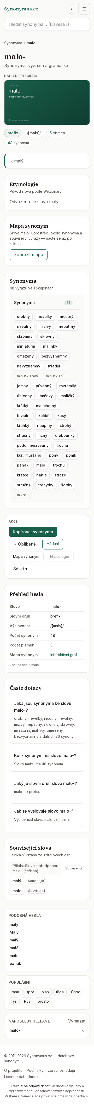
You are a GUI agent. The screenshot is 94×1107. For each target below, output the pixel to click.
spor (30, 992)
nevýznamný (28, 366)
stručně (24, 485)
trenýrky (45, 485)
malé (14, 948)
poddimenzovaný (33, 445)
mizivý (45, 326)
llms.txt (34, 1076)
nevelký (45, 316)
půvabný (43, 386)
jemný (22, 386)
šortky (66, 485)
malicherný (46, 405)
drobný (23, 316)
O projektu (13, 1070)
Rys (27, 1001)
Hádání (53, 543)
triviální (24, 415)
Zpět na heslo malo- (25, 665)
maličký (67, 396)
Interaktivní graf (63, 654)
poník (71, 455)
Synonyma (13, 43)
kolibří (44, 415)
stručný (24, 435)
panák (22, 465)
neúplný (44, 425)
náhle (41, 475)
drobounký (65, 435)
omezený (25, 356)
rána (15, 992)
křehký (23, 425)
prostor (44, 1001)
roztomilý (67, 386)
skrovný (47, 336)
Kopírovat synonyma (33, 531)
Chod (75, 992)
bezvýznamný (54, 356)
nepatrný (67, 326)
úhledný (24, 396)
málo (40, 465)
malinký (50, 346)
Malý (14, 932)
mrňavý (46, 396)
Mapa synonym (26, 556)
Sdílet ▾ (20, 568)
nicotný (66, 316)
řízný (42, 435)
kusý (61, 415)
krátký (22, 405)
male (17, 890)
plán (45, 992)
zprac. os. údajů (61, 1070)
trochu (59, 465)
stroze (60, 475)
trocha (62, 445)
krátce (22, 475)
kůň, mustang (29, 455)
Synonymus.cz (21, 8)
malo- (15, 1030)
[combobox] (47, 24)
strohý (65, 425)
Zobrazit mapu (28, 254)
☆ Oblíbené (24, 544)
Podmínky (35, 1070)
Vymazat (76, 1021)
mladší (54, 366)
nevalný (24, 326)
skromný (24, 336)
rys (14, 1001)
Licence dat (14, 1076)
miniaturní (26, 346)
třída (60, 992)
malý (17, 881)
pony (53, 455)
